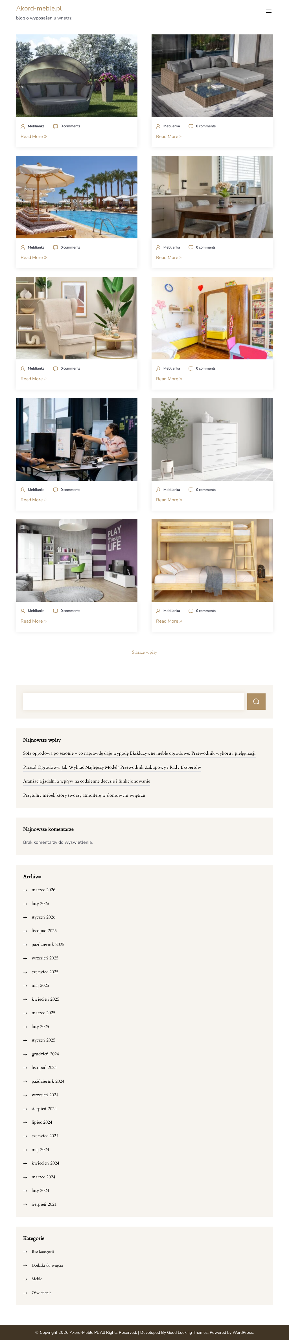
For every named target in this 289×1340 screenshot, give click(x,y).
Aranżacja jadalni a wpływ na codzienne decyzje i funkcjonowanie (86, 781)
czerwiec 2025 (45, 972)
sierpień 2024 (44, 1109)
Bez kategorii (43, 1251)
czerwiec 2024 (45, 1136)
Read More (32, 136)
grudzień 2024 (45, 1054)
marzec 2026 (43, 890)
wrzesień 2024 (45, 1095)
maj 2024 (40, 1149)
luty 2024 (40, 1190)
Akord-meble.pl (39, 8)
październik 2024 (48, 1081)
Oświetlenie (41, 1292)
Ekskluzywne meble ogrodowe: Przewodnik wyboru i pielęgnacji (193, 753)
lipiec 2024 (42, 1122)
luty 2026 (40, 903)
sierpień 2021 (44, 1204)
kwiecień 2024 (45, 1163)
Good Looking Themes (187, 1332)
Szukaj (256, 701)
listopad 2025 (44, 931)
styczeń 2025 (43, 1040)
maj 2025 (40, 985)
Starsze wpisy (144, 652)
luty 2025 (40, 1026)
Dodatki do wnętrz (47, 1265)
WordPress (243, 1332)
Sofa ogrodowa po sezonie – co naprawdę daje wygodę (76, 753)
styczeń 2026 (43, 917)
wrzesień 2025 (45, 958)
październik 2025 (48, 944)
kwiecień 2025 (45, 999)
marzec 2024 (43, 1177)
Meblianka (36, 126)
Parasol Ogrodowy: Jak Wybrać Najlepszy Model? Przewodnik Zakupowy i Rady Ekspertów (112, 767)
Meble (37, 1279)
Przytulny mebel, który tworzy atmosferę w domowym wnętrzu (84, 795)
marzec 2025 (43, 1013)
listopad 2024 (44, 1067)
